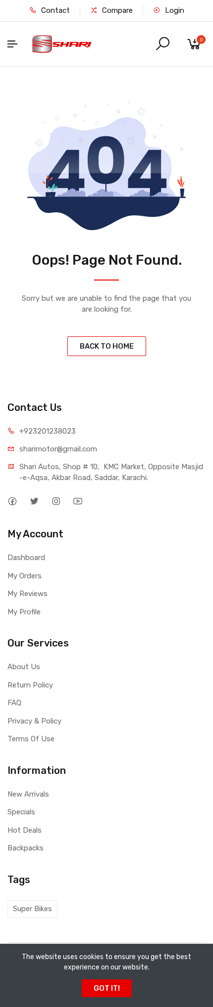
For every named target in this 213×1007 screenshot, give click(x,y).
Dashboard (26, 557)
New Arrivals (28, 794)
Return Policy (30, 685)
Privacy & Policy (34, 721)
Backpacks (25, 848)
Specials (21, 811)
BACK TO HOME (107, 346)
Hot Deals (24, 830)
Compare (116, 10)
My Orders (24, 575)
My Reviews (27, 593)
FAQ (14, 702)
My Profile (24, 611)
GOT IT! (107, 988)
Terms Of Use (30, 738)
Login (173, 10)
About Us (23, 666)
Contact (54, 10)
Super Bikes (32, 908)
